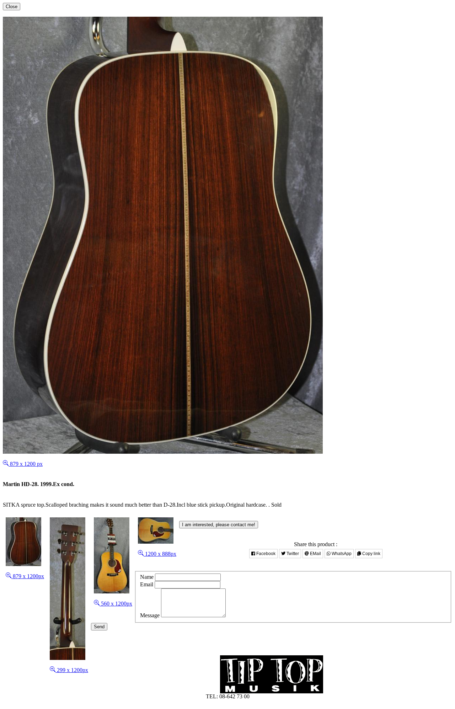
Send (99, 626)
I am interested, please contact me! (218, 524)
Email (146, 584)
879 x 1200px (27, 576)
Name (147, 577)
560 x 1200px (116, 604)
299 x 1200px (71, 670)
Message (150, 615)
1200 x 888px (160, 554)
